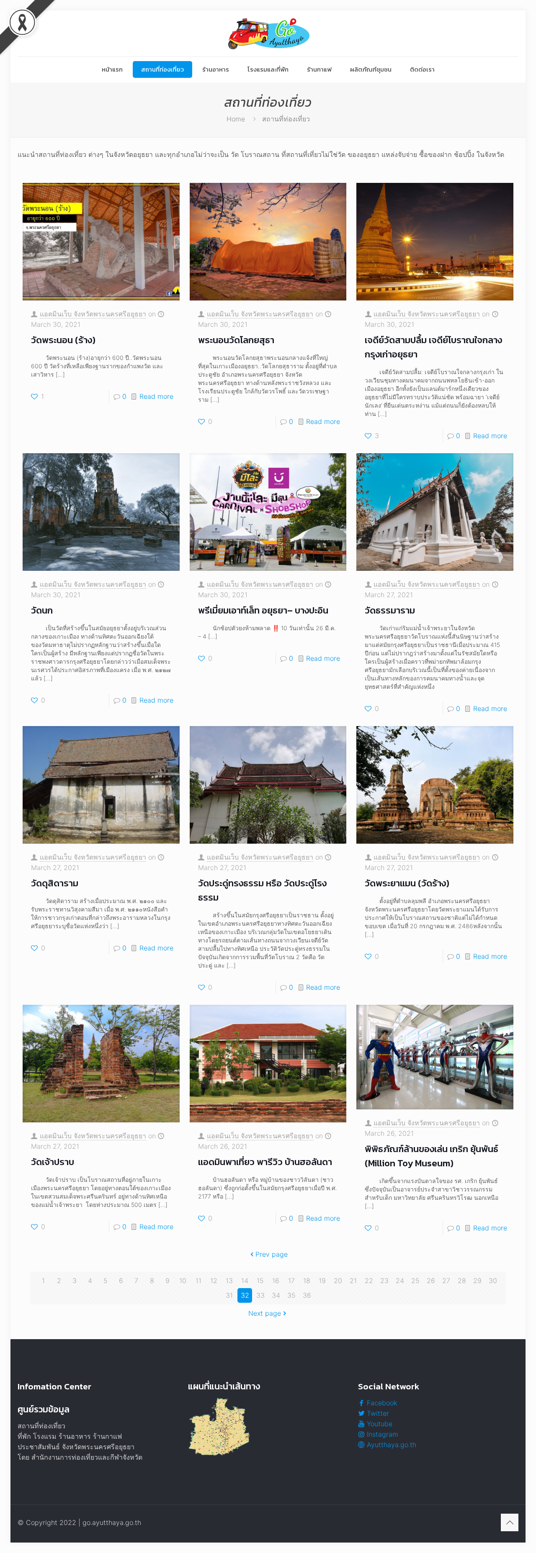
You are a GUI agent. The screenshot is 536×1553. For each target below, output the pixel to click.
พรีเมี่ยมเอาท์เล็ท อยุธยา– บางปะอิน (263, 610)
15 (260, 1280)
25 (415, 1280)
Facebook (381, 1403)
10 (182, 1280)
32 (245, 1295)
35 (291, 1295)
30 (493, 1280)
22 (369, 1280)
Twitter (377, 1413)
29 (477, 1280)
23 (384, 1280)
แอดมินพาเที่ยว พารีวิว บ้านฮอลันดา (265, 1162)
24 (400, 1280)
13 (229, 1280)
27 (446, 1280)
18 (306, 1280)
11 (198, 1280)
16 (275, 1280)
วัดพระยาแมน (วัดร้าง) (407, 883)
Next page (264, 1313)
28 (462, 1280)
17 (291, 1280)
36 (307, 1295)
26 (431, 1280)
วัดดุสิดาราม (54, 883)
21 (353, 1280)
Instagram (381, 1434)
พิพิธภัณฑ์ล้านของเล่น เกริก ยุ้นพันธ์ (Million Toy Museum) (431, 1156)
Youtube (378, 1424)
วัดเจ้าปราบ (52, 1162)
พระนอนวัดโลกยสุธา (236, 340)
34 (276, 1295)
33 (260, 1295)
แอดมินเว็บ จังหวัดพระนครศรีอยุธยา (93, 314)
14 (244, 1280)
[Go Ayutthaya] (268, 33)
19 (322, 1280)
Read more (156, 396)
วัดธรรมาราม (390, 610)
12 (213, 1280)
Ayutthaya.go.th (390, 1444)
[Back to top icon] (509, 1522)
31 (229, 1295)
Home (236, 119)
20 (338, 1280)
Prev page (271, 1254)
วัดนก (42, 610)
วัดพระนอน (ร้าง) (63, 340)
